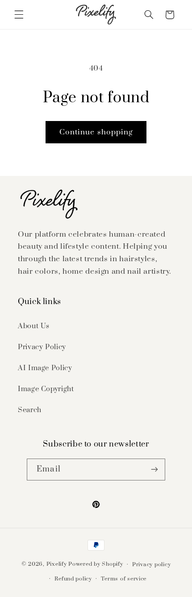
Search (30, 409)
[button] (18, 14)
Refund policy (73, 579)
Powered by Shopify (95, 564)
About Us (34, 325)
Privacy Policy (42, 346)
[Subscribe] (154, 469)
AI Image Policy (45, 367)
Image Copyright (46, 388)
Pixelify (56, 564)
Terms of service (123, 579)
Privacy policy (151, 564)
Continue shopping (96, 132)
